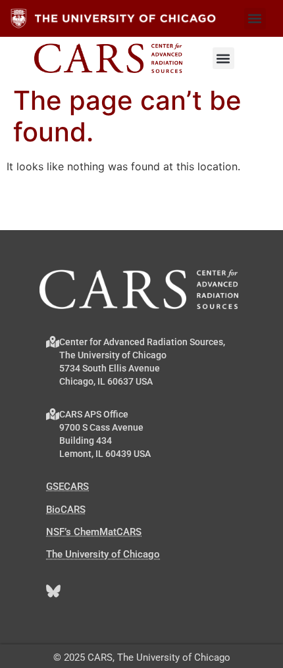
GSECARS (67, 486)
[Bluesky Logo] (53, 591)
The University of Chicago (103, 554)
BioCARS (66, 509)
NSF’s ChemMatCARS (94, 532)
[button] (255, 19)
